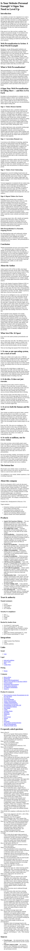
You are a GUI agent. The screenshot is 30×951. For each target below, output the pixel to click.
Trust (5, 719)
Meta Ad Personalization (10, 724)
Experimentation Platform (10, 706)
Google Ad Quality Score (10, 725)
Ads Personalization (9, 699)
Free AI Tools (7, 717)
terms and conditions (9, 660)
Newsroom (6, 721)
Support (6, 718)
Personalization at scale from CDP (12, 705)
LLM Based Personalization (11, 703)
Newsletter (6, 712)
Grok (5, 654)
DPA (5, 663)
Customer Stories (8, 711)
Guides (5, 709)
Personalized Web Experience (11, 684)
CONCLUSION (8, 683)
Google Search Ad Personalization (12, 722)
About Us (6, 689)
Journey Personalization (10, 701)
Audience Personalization (10, 702)
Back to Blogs (7, 677)
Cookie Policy (7, 664)
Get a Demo (7, 698)
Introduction (7, 678)
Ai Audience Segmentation (10, 687)
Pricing (5, 671)
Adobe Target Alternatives (10, 686)
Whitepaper (7, 714)
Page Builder (7, 708)
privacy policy (7, 661)
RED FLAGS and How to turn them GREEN (15, 681)
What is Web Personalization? (11, 680)
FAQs (5, 715)
